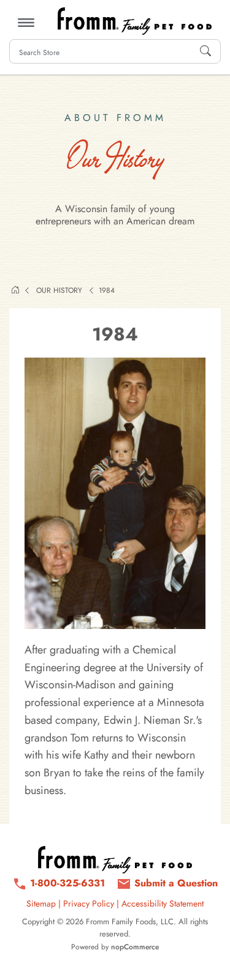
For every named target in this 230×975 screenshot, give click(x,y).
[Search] (205, 51)
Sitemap (41, 903)
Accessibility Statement (162, 903)
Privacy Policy (88, 903)
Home (15, 289)
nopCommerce (135, 946)
